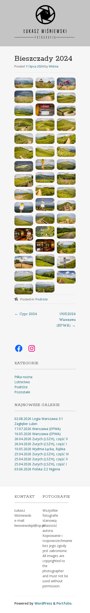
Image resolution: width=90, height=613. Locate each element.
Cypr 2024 (25, 314)
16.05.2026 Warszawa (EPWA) (37, 433)
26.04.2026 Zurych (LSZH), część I (40, 444)
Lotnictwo (22, 382)
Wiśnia (53, 66)
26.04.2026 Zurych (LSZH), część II (41, 439)
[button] (23, 83)
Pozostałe (22, 392)
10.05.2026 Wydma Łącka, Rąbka (39, 449)
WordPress (43, 603)
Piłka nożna (23, 377)
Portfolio (64, 603)
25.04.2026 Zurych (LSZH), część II (41, 459)
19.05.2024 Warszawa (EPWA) (66, 320)
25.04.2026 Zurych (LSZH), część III (41, 454)
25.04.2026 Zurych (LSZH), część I (40, 464)
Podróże (42, 299)
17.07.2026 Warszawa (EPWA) (37, 428)
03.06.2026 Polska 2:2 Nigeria (37, 469)
